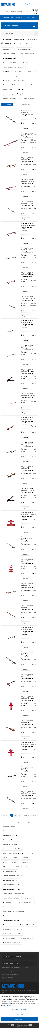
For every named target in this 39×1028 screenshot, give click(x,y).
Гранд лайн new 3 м (9, 925)
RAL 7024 (30, 76)
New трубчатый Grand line (10, 98)
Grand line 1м (7, 929)
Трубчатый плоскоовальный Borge (13, 893)
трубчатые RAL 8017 (20, 80)
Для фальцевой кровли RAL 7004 (13, 853)
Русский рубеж (7, 89)
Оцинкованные (7, 49)
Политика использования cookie (12, 974)
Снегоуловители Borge (9, 871)
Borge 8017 (28, 898)
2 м (33, 866)
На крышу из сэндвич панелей (12, 831)
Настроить (19, 1014)
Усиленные (30, 71)
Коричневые (25, 862)
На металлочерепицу (24, 49)
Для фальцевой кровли (10, 58)
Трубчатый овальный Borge (11, 898)
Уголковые (18, 71)
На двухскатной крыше (10, 844)
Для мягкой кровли (9, 53)
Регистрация (33, 4)
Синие (5, 862)
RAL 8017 (6, 80)
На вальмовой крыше (9, 840)
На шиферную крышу (9, 62)
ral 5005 (5, 858)
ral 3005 (15, 858)
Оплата (27, 17)
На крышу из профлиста (27, 53)
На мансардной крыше (10, 835)
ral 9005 (30, 853)
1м (26, 866)
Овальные (6, 71)
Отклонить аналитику (19, 1009)
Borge (5, 85)
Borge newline (7, 902)
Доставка (19, 17)
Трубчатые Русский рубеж (24, 902)
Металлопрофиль (29, 98)
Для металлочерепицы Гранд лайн (13, 94)
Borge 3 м (30, 85)
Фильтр (8, 104)
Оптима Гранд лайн (9, 938)
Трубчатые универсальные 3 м (12, 875)
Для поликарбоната (9, 826)
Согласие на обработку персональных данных (16, 971)
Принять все (19, 1019)
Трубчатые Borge (17, 85)
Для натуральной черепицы (11, 822)
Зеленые (16, 866)
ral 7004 (25, 858)
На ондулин (28, 822)
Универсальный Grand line (11, 920)
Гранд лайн (21, 89)
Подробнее (25, 128)
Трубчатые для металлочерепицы (13, 67)
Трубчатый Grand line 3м (27, 925)
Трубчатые (24, 62)
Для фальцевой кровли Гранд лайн (13, 911)
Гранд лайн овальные (9, 916)
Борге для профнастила (10, 880)
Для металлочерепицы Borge (11, 884)
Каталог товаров (11, 26)
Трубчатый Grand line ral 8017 (11, 934)
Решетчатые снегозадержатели (12, 76)
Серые (14, 862)
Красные (6, 866)
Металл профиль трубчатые (11, 943)
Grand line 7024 (20, 929)
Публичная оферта (7, 977)
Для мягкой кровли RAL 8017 (11, 849)
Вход (26, 4)
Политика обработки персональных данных (15, 967)
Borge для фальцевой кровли (11, 889)
